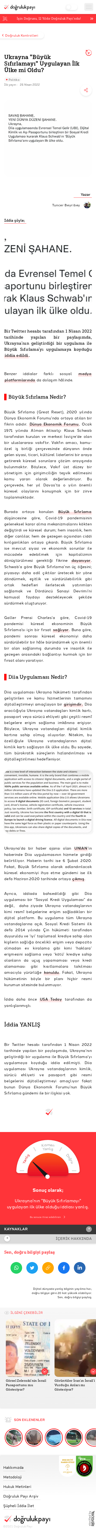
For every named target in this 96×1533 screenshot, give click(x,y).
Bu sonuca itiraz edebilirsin (45, 1217)
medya (85, 373)
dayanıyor (81, 560)
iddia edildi (16, 355)
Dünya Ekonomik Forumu (54, 424)
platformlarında (20, 380)
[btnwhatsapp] (16, 1269)
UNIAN (80, 848)
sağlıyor (61, 629)
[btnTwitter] (32, 1269)
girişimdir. (73, 704)
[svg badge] (84, 1466)
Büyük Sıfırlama (74, 511)
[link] (26, 1466)
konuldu (51, 972)
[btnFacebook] (64, 1269)
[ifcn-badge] (67, 1466)
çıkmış (78, 878)
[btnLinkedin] (80, 1269)
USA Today (51, 999)
